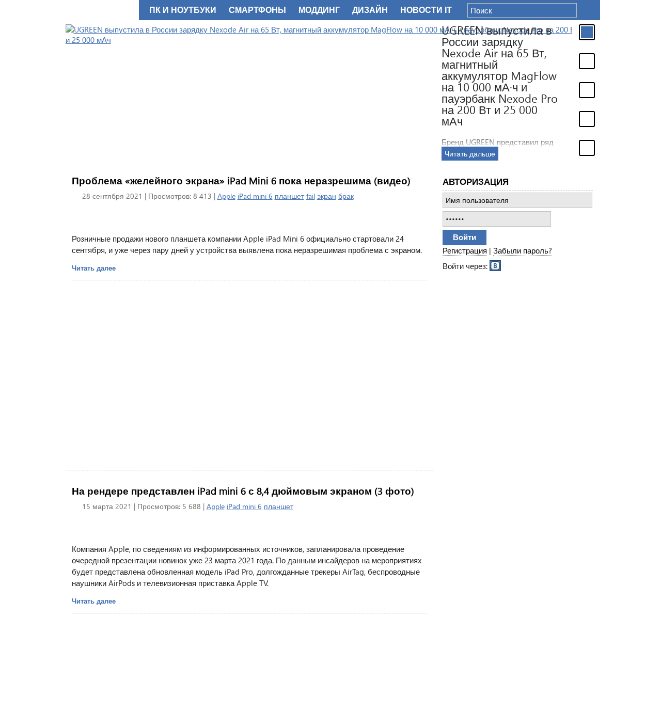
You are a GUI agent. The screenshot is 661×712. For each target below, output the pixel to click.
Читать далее (94, 267)
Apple (226, 196)
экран (326, 196)
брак (346, 196)
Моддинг (319, 10)
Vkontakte (496, 265)
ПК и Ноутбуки (182, 10)
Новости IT (426, 10)
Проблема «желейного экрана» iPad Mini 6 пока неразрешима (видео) (241, 180)
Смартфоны (257, 10)
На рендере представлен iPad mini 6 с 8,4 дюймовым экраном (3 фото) (243, 490)
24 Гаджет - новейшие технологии (100, 10)
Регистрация (465, 250)
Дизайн (370, 10)
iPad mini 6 (255, 196)
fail (310, 196)
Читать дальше (455, 154)
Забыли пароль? (522, 250)
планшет (289, 196)
